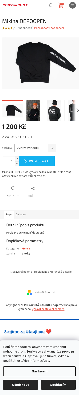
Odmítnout (20, 384)
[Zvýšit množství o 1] (17, 158)
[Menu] (72, 5)
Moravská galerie (21, 272)
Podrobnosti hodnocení (49, 28)
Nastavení (39, 371)
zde (46, 360)
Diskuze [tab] (21, 214)
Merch (26, 249)
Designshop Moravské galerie (53, 272)
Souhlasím (58, 384)
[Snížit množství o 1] (17, 163)
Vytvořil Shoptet (45, 292)
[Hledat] (50, 5)
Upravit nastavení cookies (48, 309)
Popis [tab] (9, 214)
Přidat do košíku (39, 161)
